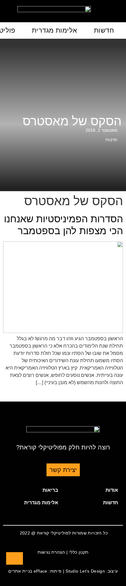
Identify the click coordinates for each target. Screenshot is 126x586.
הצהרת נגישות (51, 552)
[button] (93, 490)
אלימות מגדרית (54, 30)
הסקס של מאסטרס (72, 121)
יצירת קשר (63, 469)
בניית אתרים (20, 571)
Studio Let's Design (85, 571)
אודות (112, 490)
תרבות (111, 139)
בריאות (50, 490)
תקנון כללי (79, 552)
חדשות (104, 30)
